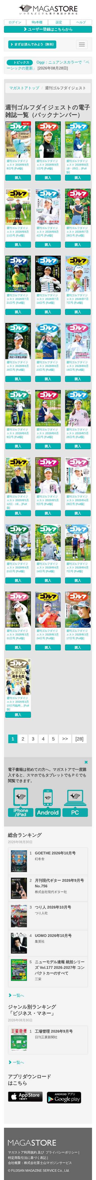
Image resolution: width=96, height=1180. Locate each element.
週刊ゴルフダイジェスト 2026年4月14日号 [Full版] (48, 567)
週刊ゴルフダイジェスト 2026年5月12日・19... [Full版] (18, 502)
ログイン (15, 22)
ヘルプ (81, 22)
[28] (79, 739)
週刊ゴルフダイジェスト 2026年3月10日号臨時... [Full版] (18, 704)
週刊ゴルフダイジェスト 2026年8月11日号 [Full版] (18, 231)
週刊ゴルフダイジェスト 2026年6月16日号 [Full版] (77, 366)
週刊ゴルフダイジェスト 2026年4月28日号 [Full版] (77, 500)
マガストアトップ (24, 88)
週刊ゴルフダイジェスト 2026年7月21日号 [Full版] (18, 299)
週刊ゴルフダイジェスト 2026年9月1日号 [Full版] (48, 164)
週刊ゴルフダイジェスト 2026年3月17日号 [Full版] (77, 634)
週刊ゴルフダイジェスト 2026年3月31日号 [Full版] (18, 634)
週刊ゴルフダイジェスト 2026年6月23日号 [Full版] (48, 366)
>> (65, 739)
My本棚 (37, 22)
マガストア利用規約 (22, 1152)
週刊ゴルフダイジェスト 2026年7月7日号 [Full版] (77, 299)
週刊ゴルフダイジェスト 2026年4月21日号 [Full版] (18, 567)
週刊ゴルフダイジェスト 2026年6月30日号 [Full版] (18, 366)
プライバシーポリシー (62, 1152)
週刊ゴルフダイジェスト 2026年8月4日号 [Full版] (48, 231)
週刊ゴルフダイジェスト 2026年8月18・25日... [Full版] (77, 166)
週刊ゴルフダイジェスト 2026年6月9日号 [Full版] (18, 433)
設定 (59, 22)
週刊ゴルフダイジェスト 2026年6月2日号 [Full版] (48, 433)
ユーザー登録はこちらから (50, 29)
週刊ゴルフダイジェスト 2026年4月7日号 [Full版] (77, 567)
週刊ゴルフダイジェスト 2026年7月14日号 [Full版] (48, 299)
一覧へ (18, 995)
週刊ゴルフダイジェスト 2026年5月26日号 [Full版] (77, 433)
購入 (18, 178)
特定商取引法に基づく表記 (27, 1158)
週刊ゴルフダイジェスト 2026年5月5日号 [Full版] (48, 500)
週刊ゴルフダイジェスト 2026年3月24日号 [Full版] (48, 634)
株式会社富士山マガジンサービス (48, 1163)
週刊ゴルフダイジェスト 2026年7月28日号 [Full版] (77, 231)
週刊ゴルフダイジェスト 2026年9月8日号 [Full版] (18, 164)
